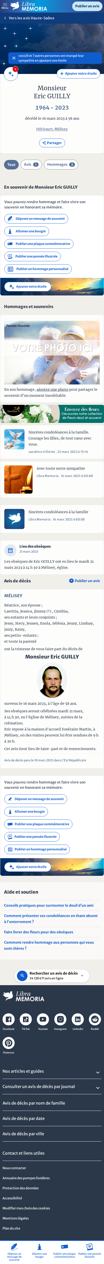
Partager (52, 143)
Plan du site (11, 1228)
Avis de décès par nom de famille (34, 1103)
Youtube (43, 1029)
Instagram (60, 1029)
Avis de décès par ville (23, 1133)
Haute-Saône (42, 18)
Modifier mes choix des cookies (26, 1208)
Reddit (95, 1029)
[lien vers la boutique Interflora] (52, 414)
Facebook (8, 1029)
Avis (30, 164)
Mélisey (61, 129)
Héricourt (44, 129)
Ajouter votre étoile (78, 73)
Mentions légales (16, 1218)
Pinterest (8, 1052)
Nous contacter (14, 1168)
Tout (11, 164)
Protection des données (21, 1188)
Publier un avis (87, 6)
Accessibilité (12, 1198)
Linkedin (78, 1029)
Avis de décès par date (24, 1118)
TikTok (26, 1029)
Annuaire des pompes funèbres (26, 1178)
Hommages (60, 164)
